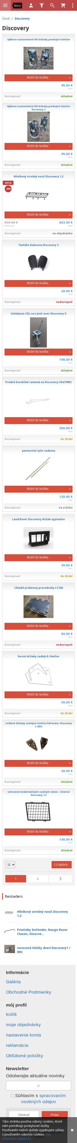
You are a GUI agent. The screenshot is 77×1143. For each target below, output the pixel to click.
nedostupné (64, 302)
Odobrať (24, 1114)
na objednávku (62, 233)
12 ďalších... (62, 865)
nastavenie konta (23, 1034)
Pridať (55, 1114)
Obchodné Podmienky (28, 992)
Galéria (13, 981)
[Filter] (41, 5)
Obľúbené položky (24, 1055)
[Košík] (63, 5)
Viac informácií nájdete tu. (26, 1136)
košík (11, 1014)
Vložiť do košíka (37, 77)
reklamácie (17, 1045)
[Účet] (31, 5)
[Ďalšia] (60, 878)
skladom (67, 96)
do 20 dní (67, 439)
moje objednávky (23, 1024)
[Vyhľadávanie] (52, 5)
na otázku (66, 507)
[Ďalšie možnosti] (72, 5)
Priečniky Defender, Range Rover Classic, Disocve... (42, 932)
